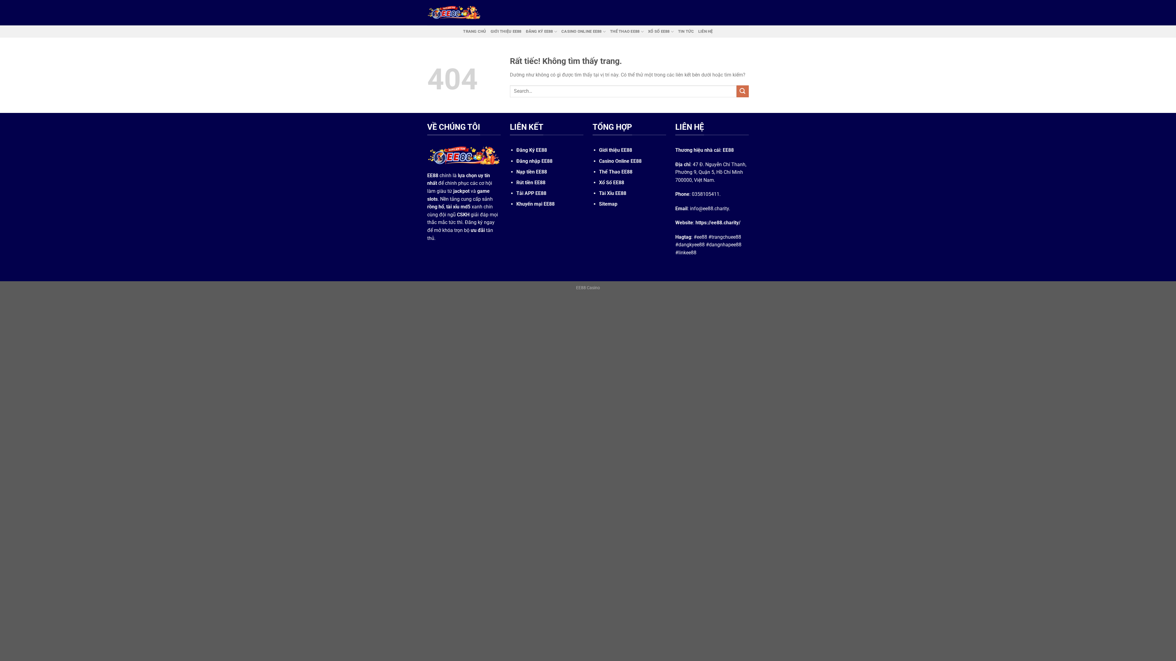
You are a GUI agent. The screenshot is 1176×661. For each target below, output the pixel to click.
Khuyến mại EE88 (535, 204)
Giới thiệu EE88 (615, 150)
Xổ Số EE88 (611, 182)
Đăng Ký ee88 (539, 31)
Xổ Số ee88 (659, 31)
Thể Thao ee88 (624, 31)
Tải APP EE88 (531, 193)
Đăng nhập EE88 (534, 161)
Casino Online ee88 (581, 31)
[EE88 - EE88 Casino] (454, 13)
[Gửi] (743, 91)
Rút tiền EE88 (530, 182)
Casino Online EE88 (620, 161)
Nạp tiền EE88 (531, 172)
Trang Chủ (474, 31)
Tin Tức (686, 31)
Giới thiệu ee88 (506, 31)
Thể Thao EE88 (615, 172)
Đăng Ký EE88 (531, 150)
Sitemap (608, 204)
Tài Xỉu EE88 (612, 193)
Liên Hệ (705, 31)
